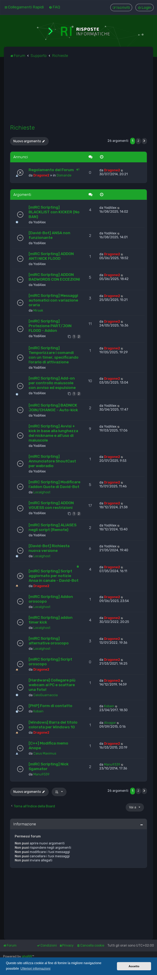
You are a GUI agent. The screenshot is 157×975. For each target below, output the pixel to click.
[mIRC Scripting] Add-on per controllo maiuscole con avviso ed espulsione (52, 383)
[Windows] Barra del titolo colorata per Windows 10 (53, 724)
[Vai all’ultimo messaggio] (122, 170)
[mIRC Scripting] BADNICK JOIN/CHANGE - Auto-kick (53, 407)
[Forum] (78, 30)
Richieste (22, 127)
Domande (64, 175)
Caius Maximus (44, 753)
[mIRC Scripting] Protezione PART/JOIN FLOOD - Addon (50, 326)
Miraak (38, 310)
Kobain (38, 711)
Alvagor (110, 723)
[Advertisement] (78, 93)
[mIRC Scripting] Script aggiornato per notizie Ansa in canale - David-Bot (53, 576)
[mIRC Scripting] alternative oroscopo (49, 640)
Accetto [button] (134, 966)
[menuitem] (54, 7)
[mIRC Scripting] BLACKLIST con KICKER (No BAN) (54, 212)
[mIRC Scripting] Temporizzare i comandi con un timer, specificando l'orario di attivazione (53, 355)
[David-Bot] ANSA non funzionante (49, 235)
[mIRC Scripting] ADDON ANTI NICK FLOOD (51, 256)
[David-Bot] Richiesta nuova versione (49, 548)
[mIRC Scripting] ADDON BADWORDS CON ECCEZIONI (54, 277)
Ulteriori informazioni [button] (35, 968)
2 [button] (138, 141)
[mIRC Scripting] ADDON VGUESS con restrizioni (51, 505)
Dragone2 (41, 175)
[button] (144, 141)
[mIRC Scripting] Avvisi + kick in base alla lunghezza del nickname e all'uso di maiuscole (53, 433)
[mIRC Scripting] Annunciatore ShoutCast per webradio (52, 461)
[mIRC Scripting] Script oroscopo (50, 661)
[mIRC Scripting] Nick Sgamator (48, 766)
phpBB (27, 956)
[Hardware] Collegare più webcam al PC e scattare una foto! (52, 685)
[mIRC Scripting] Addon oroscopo (51, 599)
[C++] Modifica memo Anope (48, 745)
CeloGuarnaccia (45, 695)
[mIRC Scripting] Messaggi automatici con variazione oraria (53, 300)
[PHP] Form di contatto (50, 705)
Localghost (41, 492)
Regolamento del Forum (51, 169)
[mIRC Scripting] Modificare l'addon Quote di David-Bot (54, 484)
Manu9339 (41, 774)
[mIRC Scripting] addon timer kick (51, 620)
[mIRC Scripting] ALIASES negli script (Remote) (52, 527)
